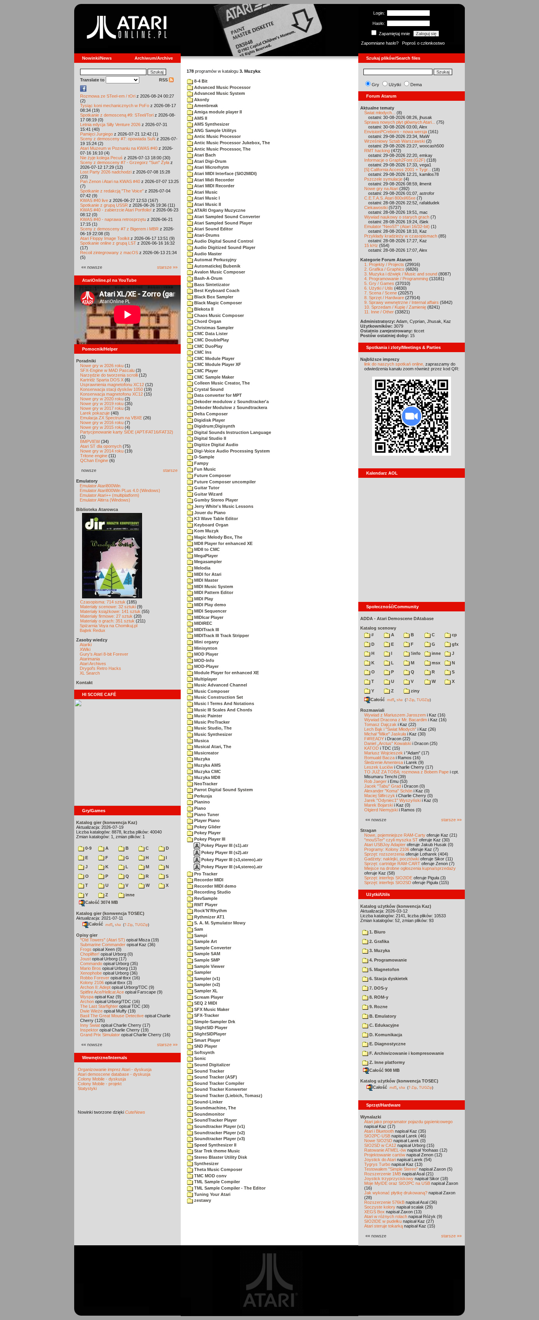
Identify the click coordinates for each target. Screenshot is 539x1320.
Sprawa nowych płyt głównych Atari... (399, 122)
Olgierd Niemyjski (381, 809)
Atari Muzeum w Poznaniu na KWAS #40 (118, 148)
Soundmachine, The (214, 1107)
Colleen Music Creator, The (221, 383)
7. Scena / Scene (380, 292)
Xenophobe (91, 973)
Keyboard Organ (210, 524)
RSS (164, 79)
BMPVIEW (90, 441)
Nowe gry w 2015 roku (102, 427)
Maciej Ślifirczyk (379, 795)
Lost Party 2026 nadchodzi (105, 172)
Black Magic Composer (217, 302)
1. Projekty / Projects (384, 264)
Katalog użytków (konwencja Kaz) (395, 906)
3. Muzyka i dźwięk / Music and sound (400, 274)
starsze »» (167, 267)
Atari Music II (207, 204)
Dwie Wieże (91, 1011)
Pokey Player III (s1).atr (224, 845)
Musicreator (206, 753)
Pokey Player (207, 832)
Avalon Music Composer (219, 272)
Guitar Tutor (206, 487)
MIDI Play (203, 598)
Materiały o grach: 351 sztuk (107, 621)
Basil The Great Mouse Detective (112, 1015)
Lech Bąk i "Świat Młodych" (390, 729)
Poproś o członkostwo (423, 43)
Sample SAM (206, 953)
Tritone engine (93, 455)
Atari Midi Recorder (213, 179)
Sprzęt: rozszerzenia (384, 854)
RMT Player (205, 904)
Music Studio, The (212, 728)
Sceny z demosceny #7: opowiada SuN (117, 138)
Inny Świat (90, 1025)
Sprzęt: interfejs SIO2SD (387, 882)
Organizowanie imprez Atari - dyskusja (115, 1069)
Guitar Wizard (208, 494)
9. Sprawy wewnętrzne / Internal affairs (401, 302)
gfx (455, 644)
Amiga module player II (217, 111)
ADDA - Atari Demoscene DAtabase (397, 618)
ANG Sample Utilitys (214, 130)
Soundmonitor (209, 1114)
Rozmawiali (372, 710)
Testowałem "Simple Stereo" (391, 1169)
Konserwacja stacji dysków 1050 (111, 389)
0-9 (88, 848)
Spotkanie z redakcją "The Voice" (112, 191)
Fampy (200, 463)
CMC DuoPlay (208, 346)
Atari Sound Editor (213, 228)
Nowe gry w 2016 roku (102, 422)
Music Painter (207, 715)
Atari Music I (206, 198)
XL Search (90, 673)
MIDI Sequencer (209, 611)
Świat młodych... (379, 112)
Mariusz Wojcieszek (383, 753)
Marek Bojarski (378, 805)
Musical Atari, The (212, 746)
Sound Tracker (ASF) (215, 1077)
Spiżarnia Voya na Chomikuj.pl (108, 625)
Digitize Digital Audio (215, 444)
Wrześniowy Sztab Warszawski (394, 141)
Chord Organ (207, 321)
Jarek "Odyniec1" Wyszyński (392, 800)
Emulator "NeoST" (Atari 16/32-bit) (397, 226)
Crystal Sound (208, 389)
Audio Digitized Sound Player (224, 247)
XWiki (85, 649)
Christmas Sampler (213, 327)
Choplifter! (89, 954)
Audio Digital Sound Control (223, 241)
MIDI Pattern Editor (213, 592)
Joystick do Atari (380, 1159)
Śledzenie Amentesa (383, 762)
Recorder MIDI (208, 879)
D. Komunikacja (385, 1034)
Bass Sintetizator (211, 284)
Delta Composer (210, 413)
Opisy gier (86, 935)
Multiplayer (205, 679)
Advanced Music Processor (222, 87)
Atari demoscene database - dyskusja (114, 1074)
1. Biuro (377, 932)
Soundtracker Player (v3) (219, 1138)
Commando (91, 963)
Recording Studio (212, 892)
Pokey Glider (207, 826)
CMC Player (205, 370)
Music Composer (211, 691)
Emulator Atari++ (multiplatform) (109, 495)
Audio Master (207, 253)
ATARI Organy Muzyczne (219, 210)
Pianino (201, 802)
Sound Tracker (208, 1071)
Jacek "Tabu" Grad (382, 786)
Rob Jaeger (375, 781)
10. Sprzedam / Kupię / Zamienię (395, 307)
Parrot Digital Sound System (223, 789)
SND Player (205, 1046)
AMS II (200, 118)
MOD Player (205, 654)
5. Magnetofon (383, 969)
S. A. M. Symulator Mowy (219, 922)
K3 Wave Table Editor (215, 518)
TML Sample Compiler (216, 1181)
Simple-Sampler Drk (214, 1021)
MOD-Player (206, 666)
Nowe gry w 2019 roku (102, 403)
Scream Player (208, 997)
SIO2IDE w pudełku (383, 1221)
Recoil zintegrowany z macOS (109, 252)
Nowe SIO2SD (378, 1140)
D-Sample (203, 456)
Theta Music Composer (217, 1169)
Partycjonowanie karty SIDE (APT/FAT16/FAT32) (126, 432)
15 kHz (371, 245)
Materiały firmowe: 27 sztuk (106, 616)
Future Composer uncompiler (224, 481)
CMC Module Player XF (217, 364)
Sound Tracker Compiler (218, 1083)
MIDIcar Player (208, 617)
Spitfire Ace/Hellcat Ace (102, 992)
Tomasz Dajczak (380, 724)
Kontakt (84, 682)
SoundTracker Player (215, 1120)
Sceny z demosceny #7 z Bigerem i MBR (119, 228)
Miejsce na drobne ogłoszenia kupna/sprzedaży (410, 868)
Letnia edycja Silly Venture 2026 (110, 124)
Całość (96, 924)
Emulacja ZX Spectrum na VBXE (111, 417)
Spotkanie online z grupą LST (108, 243)
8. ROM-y (378, 997)
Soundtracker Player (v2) (219, 1132)
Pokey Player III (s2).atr (224, 852)
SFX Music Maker (211, 1009)
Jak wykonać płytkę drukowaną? (395, 1192)
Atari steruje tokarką (383, 1226)
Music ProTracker (211, 722)
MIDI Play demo (209, 604)
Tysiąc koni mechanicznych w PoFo (114, 105)
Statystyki (87, 1088)
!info (415, 653)
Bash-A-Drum (208, 278)
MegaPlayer (205, 555)
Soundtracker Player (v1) (219, 1126)
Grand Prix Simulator (100, 1034)
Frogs (86, 949)
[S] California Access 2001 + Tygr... (397, 169)
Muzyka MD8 (206, 777)
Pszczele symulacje (383, 179)
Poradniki (86, 360)
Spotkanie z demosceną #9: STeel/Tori (116, 115)
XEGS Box (374, 1211)
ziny (414, 690)
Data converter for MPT (217, 395)
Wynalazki (370, 1116)
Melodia (201, 568)
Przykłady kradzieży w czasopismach (400, 236)
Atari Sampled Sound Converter (226, 216)
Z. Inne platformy (386, 1062)
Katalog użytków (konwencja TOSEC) (399, 1081)
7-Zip (128, 924)
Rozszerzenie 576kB (384, 1202)
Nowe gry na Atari (381, 188)
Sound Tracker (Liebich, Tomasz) (227, 1095)
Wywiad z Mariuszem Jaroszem (395, 715)
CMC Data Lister (210, 333)
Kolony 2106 (92, 982)
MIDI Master (205, 580)
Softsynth (204, 1052)
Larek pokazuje (95, 413)
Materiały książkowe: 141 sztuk (110, 611)
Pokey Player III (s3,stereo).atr (231, 859)
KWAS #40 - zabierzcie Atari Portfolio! (116, 209)
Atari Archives (93, 663)
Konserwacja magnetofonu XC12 (111, 394)
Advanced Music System (219, 93)
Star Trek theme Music (216, 1150)
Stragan (368, 830)
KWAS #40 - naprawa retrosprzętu (113, 219)
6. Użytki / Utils (378, 288)
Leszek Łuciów (378, 767)
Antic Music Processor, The (222, 149)
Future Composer (212, 475)
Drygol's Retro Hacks (100, 668)
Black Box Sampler (213, 296)
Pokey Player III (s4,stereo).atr (231, 866)
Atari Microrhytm (211, 167)
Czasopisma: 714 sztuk (102, 602)
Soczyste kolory (379, 1207)
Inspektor (89, 1030)
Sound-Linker (208, 1101)
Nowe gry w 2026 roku (102, 365)
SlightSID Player (210, 1027)
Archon (87, 1001)
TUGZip (141, 924)
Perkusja (202, 796)
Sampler (202, 972)
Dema (416, 84)
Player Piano (206, 820)
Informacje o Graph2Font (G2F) (394, 160)
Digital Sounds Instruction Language (232, 432)
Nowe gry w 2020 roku (102, 398)
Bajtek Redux (92, 630)
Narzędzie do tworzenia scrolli (109, 375)
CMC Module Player (213, 358)
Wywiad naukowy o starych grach (396, 217)
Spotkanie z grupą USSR (104, 205)
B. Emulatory (382, 1016)
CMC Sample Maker (213, 377)
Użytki (395, 84)
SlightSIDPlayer (209, 1033)
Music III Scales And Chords (222, 709)
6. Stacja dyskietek (388, 978)
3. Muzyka (379, 950)
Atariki (86, 644)
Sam (198, 929)
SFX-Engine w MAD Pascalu (107, 370)
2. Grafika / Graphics (384, 269)
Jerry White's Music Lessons (223, 506)
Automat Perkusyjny (214, 259)
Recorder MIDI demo (214, 886)
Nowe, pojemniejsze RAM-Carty (394, 835)
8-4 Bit (200, 81)
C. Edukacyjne (383, 1025)
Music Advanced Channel (220, 685)
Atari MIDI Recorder (213, 185)
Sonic (199, 1058)
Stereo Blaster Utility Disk (220, 1157)
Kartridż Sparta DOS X (102, 379)
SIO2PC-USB (377, 1135)
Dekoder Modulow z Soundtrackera (230, 407)
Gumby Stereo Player (215, 500)
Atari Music (205, 192)
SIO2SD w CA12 (380, 1145)
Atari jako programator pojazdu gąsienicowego (408, 1121)
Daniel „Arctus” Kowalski (387, 743)
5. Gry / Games (379, 283)
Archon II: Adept (96, 987)
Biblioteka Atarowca (97, 509)
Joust (85, 958)
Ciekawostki (375, 207)
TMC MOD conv (209, 1175)
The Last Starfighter (99, 1006)
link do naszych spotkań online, (394, 364)
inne (129, 894)
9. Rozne (377, 1006)
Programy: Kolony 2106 (386, 849)
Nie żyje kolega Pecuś (101, 157)
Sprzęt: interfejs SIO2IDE (388, 877)
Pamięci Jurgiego (96, 134)
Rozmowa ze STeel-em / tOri (107, 96)
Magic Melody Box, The (217, 537)
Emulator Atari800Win (100, 485)
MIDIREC (202, 623)
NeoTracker (205, 783)
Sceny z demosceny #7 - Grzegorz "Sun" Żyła (124, 162)
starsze (170, 470)
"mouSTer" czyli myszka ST (391, 839)
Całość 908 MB (384, 1070)
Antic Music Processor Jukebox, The (231, 142)
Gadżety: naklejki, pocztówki (391, 858)
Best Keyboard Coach (216, 290)
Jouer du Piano (209, 512)
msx (435, 662)
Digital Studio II (209, 438)
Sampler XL (205, 990)
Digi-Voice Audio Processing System (231, 451)
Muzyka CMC (207, 771)
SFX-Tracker (206, 1015)
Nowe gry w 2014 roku (102, 451)
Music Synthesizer (212, 734)
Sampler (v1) (206, 978)
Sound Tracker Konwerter (220, 1089)
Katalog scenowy (378, 628)
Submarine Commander (102, 944)
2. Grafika (378, 941)
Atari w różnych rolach (385, 1216)
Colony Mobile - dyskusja (102, 1079)
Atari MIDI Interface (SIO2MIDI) (225, 173)
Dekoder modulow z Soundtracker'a (231, 401)
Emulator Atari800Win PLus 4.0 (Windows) (120, 490)
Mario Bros (90, 968)
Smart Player (206, 1040)
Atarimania (90, 658)
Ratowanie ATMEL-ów (385, 1150)
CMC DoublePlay (211, 340)
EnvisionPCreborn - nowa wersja (395, 131)
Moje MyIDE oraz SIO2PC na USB (397, 1183)
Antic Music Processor (217, 136)
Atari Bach (204, 155)
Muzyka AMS (207, 765)
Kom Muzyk (206, 530)
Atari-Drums (206, 235)
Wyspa (87, 996)
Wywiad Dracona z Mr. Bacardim (395, 719)
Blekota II (203, 309)
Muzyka (201, 758)
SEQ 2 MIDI (205, 1003)
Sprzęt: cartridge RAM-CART (392, 863)
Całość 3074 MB (101, 902)
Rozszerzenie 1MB (382, 1173)
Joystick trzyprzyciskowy (389, 1178)
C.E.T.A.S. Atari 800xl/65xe (389, 198)
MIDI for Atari (207, 574)
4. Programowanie (387, 960)
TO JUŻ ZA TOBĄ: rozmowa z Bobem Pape (406, 771)
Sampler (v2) (206, 984)
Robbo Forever (94, 977)
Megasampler (207, 561)
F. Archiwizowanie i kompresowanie (406, 1053)
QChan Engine (94, 460)
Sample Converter (212, 947)
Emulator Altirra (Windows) (105, 500)
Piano (199, 808)
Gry (375, 84)
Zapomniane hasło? (380, 43)
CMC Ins (202, 352)
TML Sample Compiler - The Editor (229, 1188)
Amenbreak (205, 105)
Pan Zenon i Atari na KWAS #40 (110, 181)
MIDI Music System (213, 586)
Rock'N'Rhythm (210, 910)
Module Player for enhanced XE (226, 672)
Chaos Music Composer (218, 315)
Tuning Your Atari (211, 1194)
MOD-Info (203, 660)
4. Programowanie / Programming (396, 278)
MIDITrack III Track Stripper (221, 635)
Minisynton (205, 648)
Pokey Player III (209, 839)
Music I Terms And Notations (223, 703)
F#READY (374, 738)
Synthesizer (206, 1163)
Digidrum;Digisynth (214, 426)
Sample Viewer (209, 966)
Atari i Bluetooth (379, 1131)
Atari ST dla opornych (101, 446)
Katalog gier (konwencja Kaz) (106, 822)
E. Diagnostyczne (387, 1043)
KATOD (371, 748)
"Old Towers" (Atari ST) (102, 939)
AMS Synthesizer (211, 124)
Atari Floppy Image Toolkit (105, 238)
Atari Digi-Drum (209, 161)
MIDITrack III (206, 629)
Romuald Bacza (379, 757)
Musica (201, 740)
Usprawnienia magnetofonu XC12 (112, 384)
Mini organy (206, 641)
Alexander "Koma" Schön (388, 790)
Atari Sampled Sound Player (222, 223)
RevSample (205, 898)
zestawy (202, 1200)
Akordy (201, 99)
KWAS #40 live (94, 200)
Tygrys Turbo (377, 1164)
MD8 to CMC (206, 549)
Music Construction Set (218, 697)
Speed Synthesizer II (214, 1145)
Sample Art (205, 941)
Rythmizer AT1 (209, 917)
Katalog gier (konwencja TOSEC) (110, 913)
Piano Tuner (206, 814)
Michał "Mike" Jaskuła (385, 734)
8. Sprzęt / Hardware (384, 297)
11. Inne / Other (379, 311)
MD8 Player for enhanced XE (223, 543)
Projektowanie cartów (384, 1154)
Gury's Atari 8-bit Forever (104, 654)
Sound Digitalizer (211, 1064)
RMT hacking (377, 150)
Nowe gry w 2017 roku (102, 408)
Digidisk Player (209, 420)
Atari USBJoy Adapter (385, 844)
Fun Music (204, 469)
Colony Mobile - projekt (100, 1083)
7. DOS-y (377, 988)
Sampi (200, 935)
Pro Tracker (205, 873)
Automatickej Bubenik (216, 266)
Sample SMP (206, 960)
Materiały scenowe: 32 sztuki (108, 606)
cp (454, 634)
